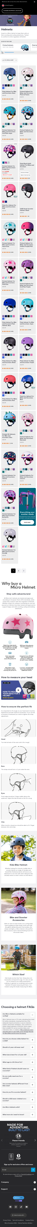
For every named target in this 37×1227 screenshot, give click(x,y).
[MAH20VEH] (26, 85)
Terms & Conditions (26, 1174)
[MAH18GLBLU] (3, 88)
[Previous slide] (1, 1140)
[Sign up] (33, 1170)
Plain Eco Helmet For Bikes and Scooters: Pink (9, 207)
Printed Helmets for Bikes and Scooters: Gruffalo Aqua (9, 131)
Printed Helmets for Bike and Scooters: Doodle (9, 551)
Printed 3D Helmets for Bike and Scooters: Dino (8, 436)
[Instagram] (16, 1207)
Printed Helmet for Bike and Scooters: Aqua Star (8, 245)
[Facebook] (10, 1207)
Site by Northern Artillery (25, 1223)
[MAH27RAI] (8, 240)
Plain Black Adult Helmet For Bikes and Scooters (27, 165)
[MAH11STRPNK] (3, 240)
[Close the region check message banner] (34, 1)
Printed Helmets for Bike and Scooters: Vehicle (9, 477)
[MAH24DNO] (6, 431)
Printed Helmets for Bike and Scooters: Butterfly (9, 515)
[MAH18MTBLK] (8, 85)
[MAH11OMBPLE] (11, 240)
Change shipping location (12, 10)
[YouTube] (27, 1207)
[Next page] (23, 571)
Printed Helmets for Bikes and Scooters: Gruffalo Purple (26, 285)
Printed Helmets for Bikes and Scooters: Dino (26, 131)
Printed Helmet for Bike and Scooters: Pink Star (8, 283)
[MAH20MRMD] (21, 85)
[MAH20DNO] (24, 85)
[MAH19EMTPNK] (3, 202)
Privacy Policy (18, 1175)
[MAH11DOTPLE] (6, 163)
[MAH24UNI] (3, 431)
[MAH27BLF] (8, 163)
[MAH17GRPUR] (31, 85)
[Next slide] (35, 1140)
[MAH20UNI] (29, 85)
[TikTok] (21, 1207)
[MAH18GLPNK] (14, 85)
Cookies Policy (29, 1220)
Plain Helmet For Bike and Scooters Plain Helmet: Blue (9, 324)
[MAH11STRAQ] (6, 240)
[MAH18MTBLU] (6, 85)
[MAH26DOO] (14, 240)
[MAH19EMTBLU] (6, 202)
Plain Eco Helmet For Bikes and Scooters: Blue (27, 398)
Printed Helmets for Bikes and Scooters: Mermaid (26, 438)
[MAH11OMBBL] (3, 163)
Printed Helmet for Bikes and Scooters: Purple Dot (8, 168)
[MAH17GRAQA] (21, 88)
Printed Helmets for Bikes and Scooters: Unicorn (26, 477)
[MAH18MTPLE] (3, 85)
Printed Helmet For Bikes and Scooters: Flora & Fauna (26, 93)
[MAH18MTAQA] (11, 85)
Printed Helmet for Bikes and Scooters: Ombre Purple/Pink (26, 245)
